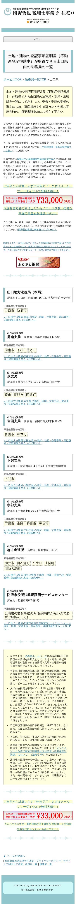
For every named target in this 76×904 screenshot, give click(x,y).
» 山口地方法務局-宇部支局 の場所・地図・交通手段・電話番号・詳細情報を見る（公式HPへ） (37, 531)
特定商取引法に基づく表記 (19, 861)
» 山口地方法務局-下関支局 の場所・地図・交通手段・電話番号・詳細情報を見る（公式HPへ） (37, 486)
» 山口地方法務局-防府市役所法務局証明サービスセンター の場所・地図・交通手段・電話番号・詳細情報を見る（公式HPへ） (37, 626)
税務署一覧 (46, 864)
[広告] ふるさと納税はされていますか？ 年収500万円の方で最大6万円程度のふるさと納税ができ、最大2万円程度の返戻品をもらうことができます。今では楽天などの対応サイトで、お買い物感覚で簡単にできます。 (37, 246)
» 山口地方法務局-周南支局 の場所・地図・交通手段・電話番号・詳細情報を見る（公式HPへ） (37, 357)
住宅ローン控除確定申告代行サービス (36, 158)
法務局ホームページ (36, 656)
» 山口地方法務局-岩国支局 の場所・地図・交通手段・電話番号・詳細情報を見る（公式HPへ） (37, 442)
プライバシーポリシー (48, 861)
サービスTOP (12, 79)
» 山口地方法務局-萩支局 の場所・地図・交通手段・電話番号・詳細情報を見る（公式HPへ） (36, 402)
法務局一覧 (31, 864)
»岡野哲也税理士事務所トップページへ (37, 229)
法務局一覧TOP (35, 79)
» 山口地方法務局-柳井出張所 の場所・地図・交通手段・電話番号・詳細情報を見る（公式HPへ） (37, 576)
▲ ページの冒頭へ (14, 855)
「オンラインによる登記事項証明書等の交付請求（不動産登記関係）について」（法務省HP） (38, 751)
